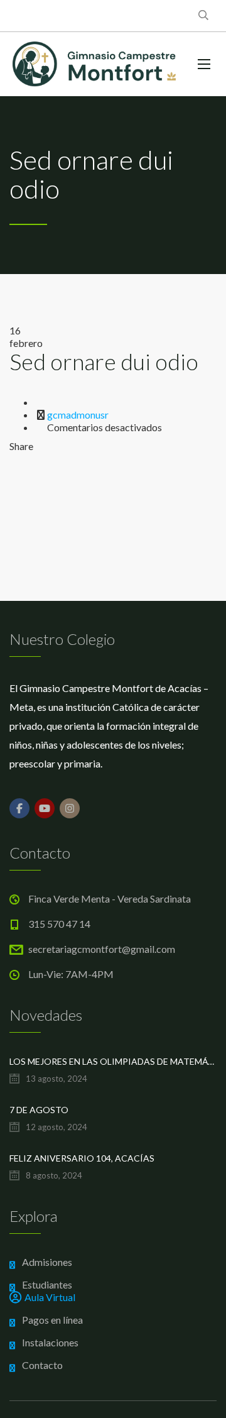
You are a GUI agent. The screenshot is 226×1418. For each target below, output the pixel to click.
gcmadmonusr (78, 414)
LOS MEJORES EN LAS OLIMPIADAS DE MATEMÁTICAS (113, 1061)
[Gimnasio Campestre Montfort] (94, 64)
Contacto (42, 1365)
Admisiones (47, 1262)
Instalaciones (50, 1342)
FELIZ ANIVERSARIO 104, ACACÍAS (81, 1158)
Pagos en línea (52, 1320)
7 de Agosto (38, 1109)
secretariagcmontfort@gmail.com (101, 949)
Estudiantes (47, 1284)
